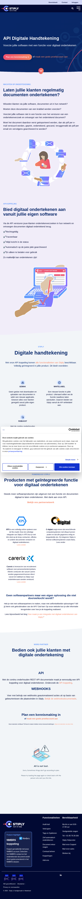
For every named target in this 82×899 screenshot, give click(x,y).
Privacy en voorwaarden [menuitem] (11, 887)
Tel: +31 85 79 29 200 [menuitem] (70, 836)
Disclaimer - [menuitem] (21, 884)
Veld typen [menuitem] (47, 829)
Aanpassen (40, 467)
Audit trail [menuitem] (46, 824)
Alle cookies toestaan (67, 467)
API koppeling (65, 683)
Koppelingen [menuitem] (47, 856)
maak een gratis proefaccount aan (51, 57)
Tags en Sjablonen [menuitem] (50, 833)
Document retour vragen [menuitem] (49, 846)
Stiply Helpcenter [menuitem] (68, 840)
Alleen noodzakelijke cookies (15, 467)
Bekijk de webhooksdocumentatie (60, 698)
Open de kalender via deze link (64, 724)
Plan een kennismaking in (17, 57)
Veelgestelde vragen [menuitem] (70, 831)
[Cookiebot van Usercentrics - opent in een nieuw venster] (70, 429)
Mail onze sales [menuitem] (68, 849)
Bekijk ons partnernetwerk (41, 502)
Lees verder (21, 545)
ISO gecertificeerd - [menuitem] (9, 884)
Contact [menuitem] (64, 2)
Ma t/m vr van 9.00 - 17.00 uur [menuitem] (70, 825)
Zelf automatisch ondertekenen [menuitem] (49, 839)
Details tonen (70, 459)
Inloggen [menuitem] (75, 2)
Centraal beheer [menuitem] (49, 851)
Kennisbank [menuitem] (53, 2)
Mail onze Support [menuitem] (69, 844)
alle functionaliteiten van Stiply (50, 362)
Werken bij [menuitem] (66, 853)
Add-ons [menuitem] (46, 860)
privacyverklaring (15, 451)
